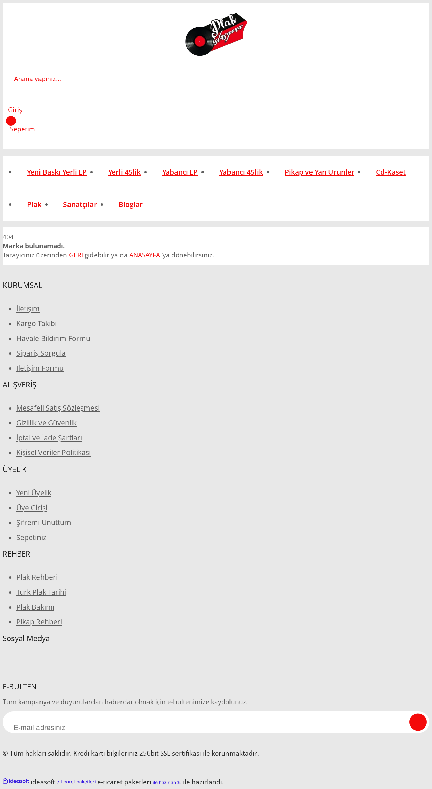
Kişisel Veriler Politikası (53, 452)
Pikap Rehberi (39, 621)
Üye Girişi (31, 507)
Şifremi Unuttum (43, 522)
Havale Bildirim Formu (53, 338)
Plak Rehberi (37, 577)
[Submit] (418, 722)
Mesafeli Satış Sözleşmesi (58, 408)
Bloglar (130, 204)
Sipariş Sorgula (41, 353)
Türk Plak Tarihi (41, 592)
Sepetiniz (31, 537)
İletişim (28, 308)
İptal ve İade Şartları (49, 437)
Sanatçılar (80, 204)
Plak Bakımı (35, 607)
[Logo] (216, 35)
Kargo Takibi (36, 323)
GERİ (76, 255)
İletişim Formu (40, 368)
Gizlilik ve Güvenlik (46, 422)
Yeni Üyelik (33, 492)
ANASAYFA (144, 255)
